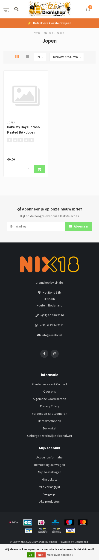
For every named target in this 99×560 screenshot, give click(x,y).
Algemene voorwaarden (49, 399)
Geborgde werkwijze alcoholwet (49, 436)
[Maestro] (69, 522)
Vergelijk (49, 494)
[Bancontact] (29, 530)
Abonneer (81, 226)
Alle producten (49, 501)
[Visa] (70, 530)
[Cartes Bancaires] (27, 522)
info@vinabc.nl (52, 335)
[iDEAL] (41, 522)
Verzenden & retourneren (49, 413)
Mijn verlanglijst (49, 487)
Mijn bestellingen (49, 472)
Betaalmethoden (49, 421)
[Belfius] (14, 522)
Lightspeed (81, 541)
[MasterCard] (83, 522)
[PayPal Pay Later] (56, 530)
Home (37, 32)
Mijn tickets (49, 479)
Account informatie (49, 457)
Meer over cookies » (60, 555)
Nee (40, 555)
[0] (87, 9)
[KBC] (55, 522)
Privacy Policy (49, 406)
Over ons (49, 391)
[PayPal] (42, 530)
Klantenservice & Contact (49, 384)
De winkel (49, 428)
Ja (30, 555)
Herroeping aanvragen (49, 465)
